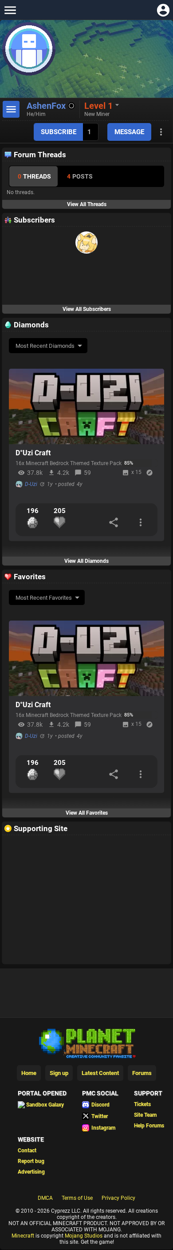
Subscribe (58, 132)
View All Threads (86, 204)
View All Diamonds (86, 561)
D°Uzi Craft (33, 453)
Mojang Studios (83, 1236)
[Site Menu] (10, 10)
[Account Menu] (163, 10)
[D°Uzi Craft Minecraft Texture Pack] (86, 406)
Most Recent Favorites (44, 597)
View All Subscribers (87, 309)
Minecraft (23, 1236)
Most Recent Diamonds (45, 345)
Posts (80, 176)
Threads (34, 176)
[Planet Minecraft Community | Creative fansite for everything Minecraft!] (86, 1042)
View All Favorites (87, 813)
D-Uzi (31, 484)
